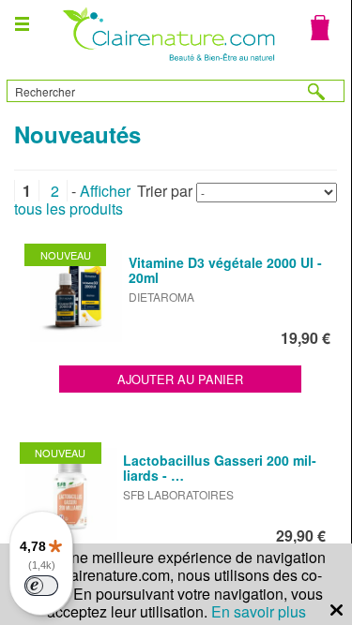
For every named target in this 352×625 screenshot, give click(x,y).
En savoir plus (258, 611)
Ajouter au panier (180, 379)
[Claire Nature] (166, 63)
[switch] (41, 585)
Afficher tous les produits (72, 199)
